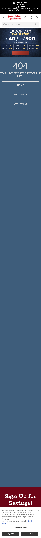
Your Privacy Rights (20, 527)
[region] (20, 522)
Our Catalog (21, 94)
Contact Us (21, 104)
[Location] (25, 17)
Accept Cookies (29, 534)
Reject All (11, 534)
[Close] (38, 510)
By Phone (21, 7)
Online (21, 5)
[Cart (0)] (37, 17)
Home (20, 85)
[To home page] (14, 17)
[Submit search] (35, 24)
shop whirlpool (20, 53)
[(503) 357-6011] (31, 17)
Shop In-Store (21, 3)
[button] (3, 17)
